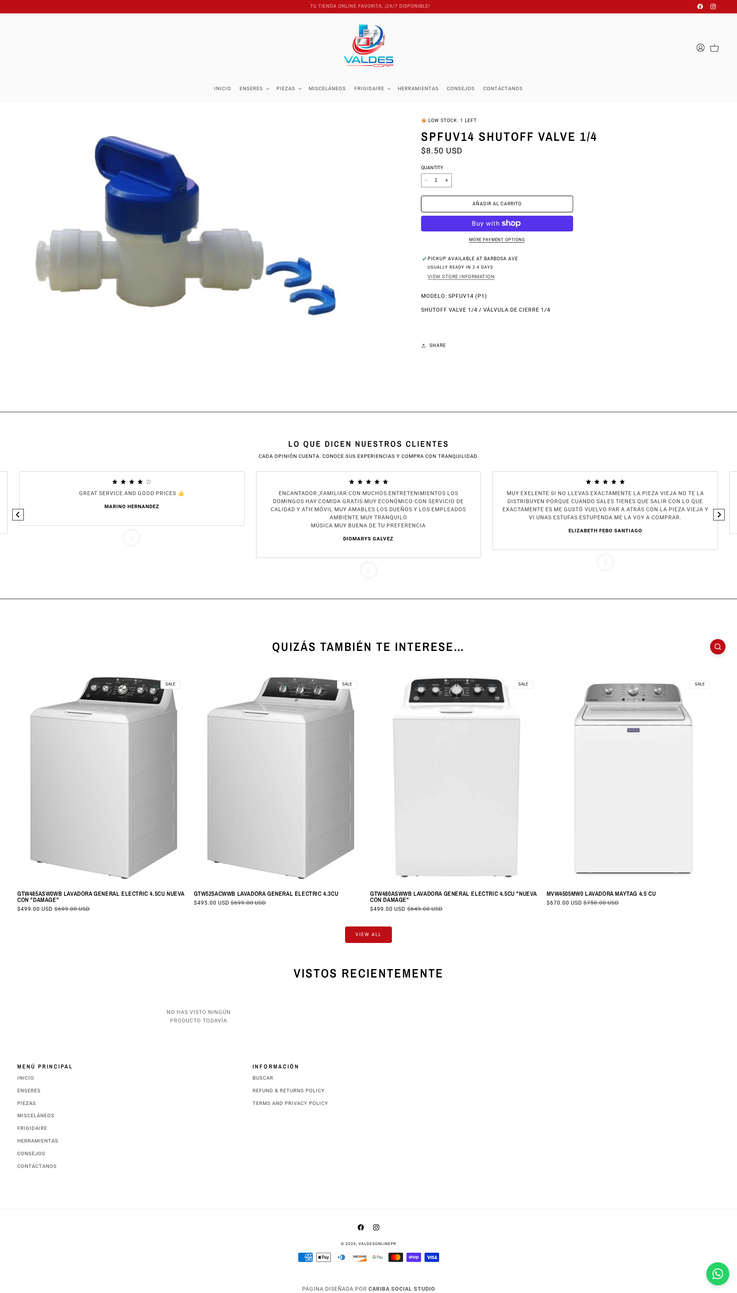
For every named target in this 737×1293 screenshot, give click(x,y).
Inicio (25, 1078)
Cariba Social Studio (401, 1289)
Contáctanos (37, 1166)
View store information (461, 276)
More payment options (497, 239)
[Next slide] (719, 514)
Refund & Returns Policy (289, 1090)
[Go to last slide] (18, 514)
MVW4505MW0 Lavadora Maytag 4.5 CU (601, 893)
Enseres (29, 1090)
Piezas (26, 1103)
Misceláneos (36, 1116)
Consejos (31, 1153)
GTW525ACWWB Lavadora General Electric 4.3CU (266, 893)
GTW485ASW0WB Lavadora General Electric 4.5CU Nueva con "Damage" (100, 896)
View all (368, 934)
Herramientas (37, 1141)
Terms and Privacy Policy (290, 1103)
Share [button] (438, 345)
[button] (253, 88)
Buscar (263, 1078)
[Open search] (717, 646)
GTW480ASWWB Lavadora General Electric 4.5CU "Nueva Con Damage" (453, 896)
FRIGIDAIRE (32, 1128)
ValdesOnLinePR (377, 1244)
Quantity (432, 167)
